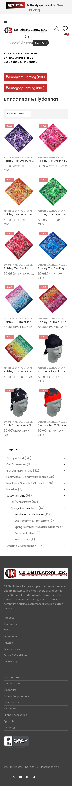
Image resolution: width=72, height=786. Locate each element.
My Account (11, 636)
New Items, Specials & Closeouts (25, 483)
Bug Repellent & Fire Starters (32, 521)
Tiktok (34, 777)
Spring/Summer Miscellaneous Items (37, 527)
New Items (10, 708)
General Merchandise (19, 470)
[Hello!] (56, 28)
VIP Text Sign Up (13, 661)
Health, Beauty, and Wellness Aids (26, 477)
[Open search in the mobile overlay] (27, 43)
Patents (8, 643)
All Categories (12, 677)
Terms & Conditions (15, 655)
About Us (9, 617)
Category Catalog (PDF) (26, 88)
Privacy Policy (12, 649)
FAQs (7, 630)
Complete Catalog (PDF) (27, 77)
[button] (7, 21)
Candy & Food (15, 458)
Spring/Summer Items (24, 508)
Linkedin (27, 777)
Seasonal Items (15, 496)
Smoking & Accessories (20, 546)
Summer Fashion (25, 533)
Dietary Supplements (16, 696)
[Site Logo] (26, 30)
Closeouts (10, 690)
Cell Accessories (16, 464)
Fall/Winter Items (21, 502)
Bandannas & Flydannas (16, 157)
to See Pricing (35, 7)
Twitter (13, 777)
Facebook (7, 777)
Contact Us (10, 624)
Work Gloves (22, 539)
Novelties (11, 489)
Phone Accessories (15, 715)
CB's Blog (9, 727)
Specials (9, 721)
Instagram (20, 777)
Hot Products (11, 702)
